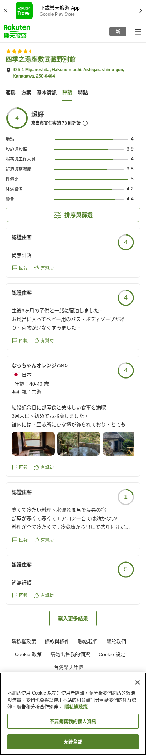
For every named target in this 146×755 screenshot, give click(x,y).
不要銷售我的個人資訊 (73, 721)
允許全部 (73, 741)
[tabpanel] (73, 366)
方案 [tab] (26, 92)
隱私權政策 (76, 706)
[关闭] (137, 682)
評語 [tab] (67, 92)
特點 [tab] (83, 92)
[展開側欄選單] (137, 31)
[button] (17, 31)
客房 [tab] (11, 92)
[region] (73, 713)
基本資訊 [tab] (47, 92)
